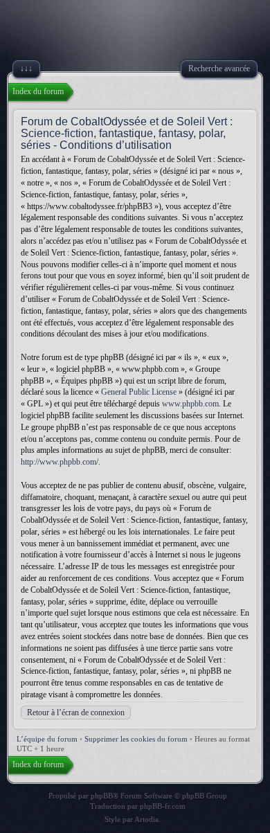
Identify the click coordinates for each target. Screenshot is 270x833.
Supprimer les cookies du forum (136, 739)
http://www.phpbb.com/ (59, 462)
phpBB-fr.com (163, 806)
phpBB (102, 795)
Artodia (146, 819)
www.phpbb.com (190, 404)
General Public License (139, 392)
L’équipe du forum (47, 739)
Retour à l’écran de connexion (76, 712)
